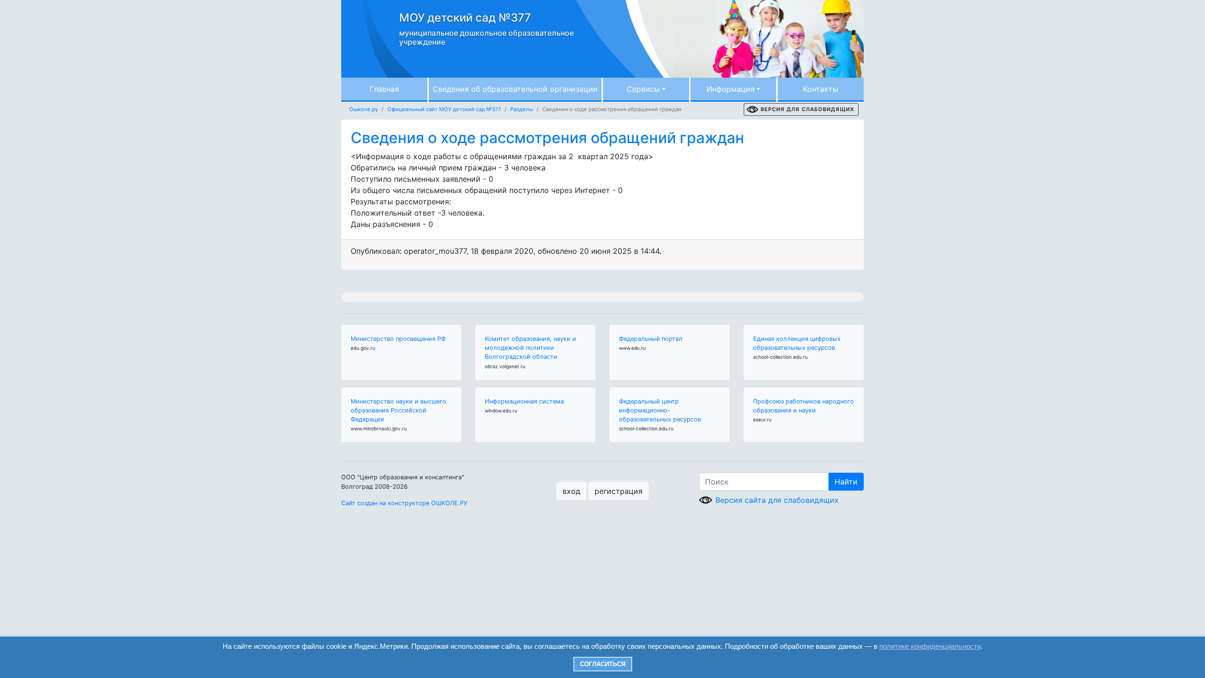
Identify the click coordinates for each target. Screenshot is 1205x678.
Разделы (521, 109)
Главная (384, 89)
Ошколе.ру (363, 109)
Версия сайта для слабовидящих (777, 500)
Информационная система (524, 401)
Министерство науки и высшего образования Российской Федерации (398, 410)
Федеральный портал (651, 338)
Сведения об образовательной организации (515, 89)
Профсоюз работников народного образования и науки (803, 406)
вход (571, 491)
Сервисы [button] (643, 89)
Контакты (820, 89)
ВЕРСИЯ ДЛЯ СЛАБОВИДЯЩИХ (807, 109)
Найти (846, 481)
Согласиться (603, 664)
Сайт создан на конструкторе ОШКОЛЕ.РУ (404, 503)
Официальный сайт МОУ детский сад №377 (444, 109)
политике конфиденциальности (930, 646)
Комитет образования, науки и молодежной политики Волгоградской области (530, 347)
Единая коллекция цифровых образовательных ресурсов (797, 343)
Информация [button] (731, 89)
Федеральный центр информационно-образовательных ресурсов (660, 410)
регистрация (618, 491)
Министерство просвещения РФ (398, 338)
